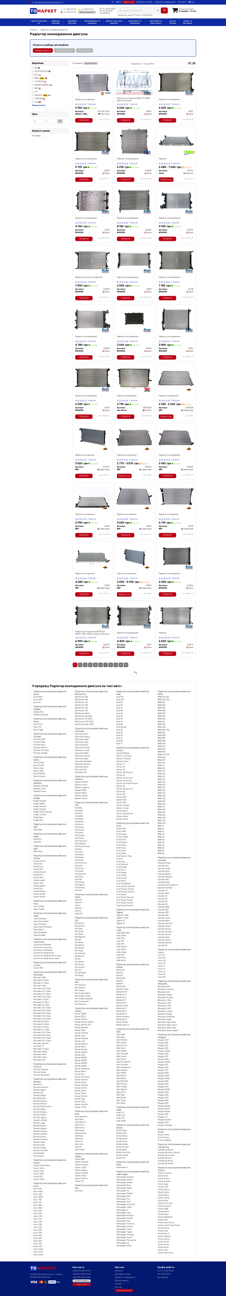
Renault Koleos (39, 1115)
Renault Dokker (39, 1095)
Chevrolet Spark (81, 759)
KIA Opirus (79, 942)
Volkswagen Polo (123, 1221)
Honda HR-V (38, 877)
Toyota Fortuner (164, 1206)
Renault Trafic (39, 1145)
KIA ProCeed (80, 953)
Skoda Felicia (121, 1136)
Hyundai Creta (164, 871)
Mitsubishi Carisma (166, 989)
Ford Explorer (121, 842)
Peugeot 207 (163, 1056)
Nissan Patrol (80, 1071)
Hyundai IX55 (163, 915)
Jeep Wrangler (39, 935)
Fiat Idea (78, 849)
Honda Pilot (38, 888)
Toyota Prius (163, 1231)
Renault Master (39, 1126)
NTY (36, 92)
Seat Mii (78, 1147)
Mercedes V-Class (41, 1049)
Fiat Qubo (79, 866)
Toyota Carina (163, 1192)
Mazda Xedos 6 (122, 1025)
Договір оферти (122, 1281)
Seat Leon (79, 1144)
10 (121, 665)
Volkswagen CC (122, 1191)
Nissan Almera (81, 1019)
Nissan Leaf (80, 1041)
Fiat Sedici (79, 871)
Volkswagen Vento (124, 1246)
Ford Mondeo (121, 867)
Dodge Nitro (38, 820)
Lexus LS (161, 969)
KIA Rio (78, 959)
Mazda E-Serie (122, 1006)
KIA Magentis (80, 937)
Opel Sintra (121, 1092)
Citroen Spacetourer (124, 814)
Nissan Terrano (81, 1096)
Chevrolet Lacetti (82, 750)
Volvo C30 (37, 1216)
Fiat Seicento (80, 874)
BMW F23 (161, 782)
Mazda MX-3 (121, 1008)
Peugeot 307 (163, 1070)
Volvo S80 (37, 1230)
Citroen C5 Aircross (124, 789)
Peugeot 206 (163, 1054)
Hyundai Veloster (165, 943)
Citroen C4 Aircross (124, 778)
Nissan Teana (80, 1093)
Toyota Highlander (165, 1217)
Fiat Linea (79, 852)
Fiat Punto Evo (81, 863)
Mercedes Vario (39, 1054)
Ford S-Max (121, 875)
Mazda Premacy (123, 1017)
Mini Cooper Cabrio (82, 993)
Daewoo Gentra (81, 782)
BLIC (37, 75)
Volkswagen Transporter (126, 1240)
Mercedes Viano (40, 1057)
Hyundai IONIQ (163, 907)
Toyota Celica (163, 1195)
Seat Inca (79, 1141)
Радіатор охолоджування (169, 99)
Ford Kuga (120, 862)
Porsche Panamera (41, 1075)
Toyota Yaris (163, 1250)
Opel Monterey (122, 1081)
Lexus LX (161, 971)
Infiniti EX (78, 900)
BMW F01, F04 (163, 755)
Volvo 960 (37, 1213)
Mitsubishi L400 (164, 1008)
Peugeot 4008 (164, 1078)
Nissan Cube (80, 1030)
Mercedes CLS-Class (42, 997)
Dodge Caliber (39, 804)
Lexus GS (162, 960)
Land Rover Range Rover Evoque (47, 956)
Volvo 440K (38, 1191)
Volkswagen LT (122, 1210)
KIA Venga (79, 975)
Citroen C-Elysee (123, 759)
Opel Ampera (121, 1040)
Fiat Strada (79, 882)
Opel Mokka (121, 1078)
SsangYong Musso (165, 1161)
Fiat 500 (78, 808)
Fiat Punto (79, 860)
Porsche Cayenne (40, 1069)
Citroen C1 (120, 764)
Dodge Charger (39, 809)
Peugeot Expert (164, 1111)
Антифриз (36, 136)
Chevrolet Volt (81, 772)
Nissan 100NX (80, 1014)
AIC (36, 68)
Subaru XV (79, 1181)
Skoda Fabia (121, 1133)
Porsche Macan (39, 1072)
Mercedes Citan (39, 986)
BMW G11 (161, 807)
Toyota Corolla (164, 1198)
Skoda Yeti (120, 1158)
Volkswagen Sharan (124, 1226)
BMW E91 (161, 746)
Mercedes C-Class (41, 983)
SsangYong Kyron (165, 1158)
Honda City (37, 864)
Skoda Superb (122, 1155)
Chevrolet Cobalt (82, 739)
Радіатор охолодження (85, 99)
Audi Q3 (119, 733)
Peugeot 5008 (164, 1089)
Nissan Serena (81, 1088)
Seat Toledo (80, 1150)
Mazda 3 (119, 975)
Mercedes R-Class (41, 1024)
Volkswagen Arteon (124, 1180)
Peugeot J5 (162, 1117)
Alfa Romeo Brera (82, 713)
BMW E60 (161, 719)
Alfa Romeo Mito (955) (84, 724)
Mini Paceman (80, 1004)
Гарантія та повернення (165, 2)
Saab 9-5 (120, 1118)
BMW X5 (161, 842)
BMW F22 (161, 779)
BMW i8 (161, 829)
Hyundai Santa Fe (165, 923)
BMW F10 (161, 763)
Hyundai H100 (163, 893)
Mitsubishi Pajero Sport (167, 1025)
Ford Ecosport (122, 837)
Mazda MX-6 (121, 1014)
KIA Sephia (79, 962)
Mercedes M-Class (41, 1021)
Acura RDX (37, 700)
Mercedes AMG (39, 977)
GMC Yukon (38, 851)
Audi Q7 (119, 738)
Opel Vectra (121, 1098)
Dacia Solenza (39, 776)
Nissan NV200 (81, 1060)
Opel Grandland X (123, 1067)
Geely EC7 (37, 839)
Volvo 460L (38, 1194)
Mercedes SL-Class (41, 1030)
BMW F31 (161, 787)
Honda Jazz (38, 883)
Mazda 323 (120, 978)
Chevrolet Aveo (81, 734)
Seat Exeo (79, 1136)
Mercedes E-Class (41, 999)
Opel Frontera (122, 1065)
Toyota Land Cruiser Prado (169, 1225)
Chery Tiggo (38, 730)
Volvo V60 (37, 1241)
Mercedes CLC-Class (42, 991)
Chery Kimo (38, 724)
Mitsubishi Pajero (165, 1019)
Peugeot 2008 (164, 1051)
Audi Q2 (119, 730)
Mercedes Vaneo (40, 1052)
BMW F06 (161, 757)
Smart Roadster (164, 1140)
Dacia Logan (38, 771)
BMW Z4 (161, 851)
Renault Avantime (40, 1087)
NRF (37, 88)
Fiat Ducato (79, 835)
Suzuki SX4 (38, 1176)
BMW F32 (161, 790)
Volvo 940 (37, 1211)
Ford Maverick (122, 864)
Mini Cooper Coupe (82, 996)
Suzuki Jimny (39, 1168)
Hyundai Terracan (165, 932)
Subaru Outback (81, 1173)
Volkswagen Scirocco (125, 1224)
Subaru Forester (82, 1162)
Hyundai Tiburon (164, 934)
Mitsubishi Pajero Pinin (167, 1022)
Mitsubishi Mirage (165, 1014)
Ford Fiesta (121, 845)
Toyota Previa (163, 1228)
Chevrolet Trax (81, 770)
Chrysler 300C (39, 739)
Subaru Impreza (81, 1165)
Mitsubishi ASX (164, 986)
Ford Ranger (121, 873)
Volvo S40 (37, 1222)
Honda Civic (38, 866)
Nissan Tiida (80, 1099)
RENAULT (41, 95)
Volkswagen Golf (123, 1202)
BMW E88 (162, 741)
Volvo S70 (37, 1227)
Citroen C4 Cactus (124, 781)
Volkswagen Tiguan (124, 1232)
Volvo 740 (37, 1200)
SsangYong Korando (166, 1155)
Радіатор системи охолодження (89, 277)
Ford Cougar (121, 834)
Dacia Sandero (39, 773)
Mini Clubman (80, 985)
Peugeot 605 (163, 1095)
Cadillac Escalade (40, 715)
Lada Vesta (121, 960)
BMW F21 (161, 776)
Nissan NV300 (81, 1063)
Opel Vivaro (121, 1100)
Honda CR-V (38, 869)
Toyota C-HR (163, 1187)
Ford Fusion (121, 851)
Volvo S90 (37, 1233)
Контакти (182, 2)
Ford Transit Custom (124, 903)
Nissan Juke (80, 1036)
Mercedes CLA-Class (42, 988)
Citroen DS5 (121, 803)
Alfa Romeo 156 (81, 708)
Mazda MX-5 (121, 1011)
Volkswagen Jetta (123, 1207)
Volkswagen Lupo (123, 1213)
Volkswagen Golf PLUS (125, 1204)
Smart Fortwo (163, 1137)
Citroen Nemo (122, 811)
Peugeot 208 (163, 1059)
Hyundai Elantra (164, 874)
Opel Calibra (121, 1051)
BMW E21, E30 (163, 697)
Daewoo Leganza (82, 787)
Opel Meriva (121, 1076)
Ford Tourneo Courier (125, 889)
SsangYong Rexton (166, 1163)
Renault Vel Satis (40, 1150)
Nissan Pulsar (80, 1082)
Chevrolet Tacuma (82, 764)
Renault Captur (39, 1090)
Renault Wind (38, 1153)
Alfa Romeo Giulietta (83, 716)
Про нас (118, 1287)
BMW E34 (161, 705)
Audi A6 (119, 719)
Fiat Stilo (78, 879)
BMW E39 (161, 713)
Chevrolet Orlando (82, 756)
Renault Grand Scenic (42, 1106)
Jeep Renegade (40, 932)
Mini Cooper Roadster (84, 999)
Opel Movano (121, 1084)
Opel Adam (121, 1034)
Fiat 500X (79, 816)
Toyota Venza (163, 1244)
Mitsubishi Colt (164, 992)
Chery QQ (37, 727)
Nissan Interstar (81, 1033)
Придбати (84, 120)
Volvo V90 (37, 1246)
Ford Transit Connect (125, 897)
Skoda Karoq (121, 1141)
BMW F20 (161, 774)
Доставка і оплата (144, 2)
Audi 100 (119, 697)
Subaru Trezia (80, 1176)
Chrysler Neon (39, 745)
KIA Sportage (80, 973)
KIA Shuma (79, 964)
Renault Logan (39, 1123)
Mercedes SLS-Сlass (42, 1041)
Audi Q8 (119, 741)
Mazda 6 (119, 984)
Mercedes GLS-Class (42, 1019)
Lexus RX (162, 977)
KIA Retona (79, 956)
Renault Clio (38, 1093)
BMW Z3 (161, 848)
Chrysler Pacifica (40, 747)
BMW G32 (162, 823)
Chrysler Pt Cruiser (41, 750)
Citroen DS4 (121, 800)
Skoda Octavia (122, 1147)
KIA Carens (79, 923)
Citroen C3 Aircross (124, 772)
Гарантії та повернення (125, 1277)
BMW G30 (162, 818)
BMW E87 (161, 738)
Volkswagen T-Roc (124, 1229)
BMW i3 (161, 826)
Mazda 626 (120, 986)
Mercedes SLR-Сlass (42, 1038)
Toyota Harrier (163, 1211)
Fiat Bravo (79, 824)
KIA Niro (78, 940)
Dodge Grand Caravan (42, 812)
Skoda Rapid (121, 1150)
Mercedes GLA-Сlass (42, 1008)
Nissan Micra (80, 1047)
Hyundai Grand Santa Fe (168, 885)
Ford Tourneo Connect (125, 886)
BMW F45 (161, 801)
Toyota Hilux (163, 1220)
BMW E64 (161, 727)
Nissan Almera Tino (83, 1025)
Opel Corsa (121, 1059)
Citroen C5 (120, 786)
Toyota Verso (163, 1247)
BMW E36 (161, 708)
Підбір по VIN (129, 2)
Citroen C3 (120, 770)
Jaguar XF (120, 921)
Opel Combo (121, 1056)
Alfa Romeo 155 (81, 705)
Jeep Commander (41, 921)
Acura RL (37, 702)
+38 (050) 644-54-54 (81, 1274)
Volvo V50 (37, 1238)
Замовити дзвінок (81, 1281)
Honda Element (39, 872)
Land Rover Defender (42, 945)
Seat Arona (79, 1125)
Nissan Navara (81, 1052)
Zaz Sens (79, 1191)
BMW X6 (161, 845)
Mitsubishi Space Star (167, 1028)
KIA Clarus (79, 934)
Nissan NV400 (81, 1066)
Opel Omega (121, 1087)
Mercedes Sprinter (41, 1043)
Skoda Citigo (121, 1130)
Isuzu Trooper (39, 909)
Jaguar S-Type (122, 915)
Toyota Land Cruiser (166, 1222)
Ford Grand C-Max (124, 856)
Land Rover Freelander (42, 950)
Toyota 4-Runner (165, 1173)
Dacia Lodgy (38, 768)
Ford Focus (121, 848)
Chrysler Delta (39, 742)
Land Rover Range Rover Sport (46, 958)
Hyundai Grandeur (165, 888)
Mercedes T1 (38, 1046)
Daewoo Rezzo (81, 798)
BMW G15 (161, 812)
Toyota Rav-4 (163, 1233)
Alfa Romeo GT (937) (83, 719)
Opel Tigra (120, 1095)
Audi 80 (119, 702)
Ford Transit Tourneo (124, 905)
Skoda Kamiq (121, 1139)
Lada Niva (120, 955)
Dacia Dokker (38, 762)
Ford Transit (121, 894)
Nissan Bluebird (81, 1027)
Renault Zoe (38, 1156)
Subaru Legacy (81, 1170)
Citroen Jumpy (122, 808)
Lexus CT (161, 955)
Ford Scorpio (121, 878)
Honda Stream (39, 897)
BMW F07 (161, 760)
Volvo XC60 (38, 1249)
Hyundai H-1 (163, 890)
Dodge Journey (39, 815)
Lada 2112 (120, 944)
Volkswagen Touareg (125, 1235)
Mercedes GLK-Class (42, 1016)
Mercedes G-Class (41, 1002)
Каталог (118, 1284)
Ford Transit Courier (124, 900)
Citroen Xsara (122, 819)
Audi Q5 (119, 735)
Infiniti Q (78, 911)
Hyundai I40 (163, 904)
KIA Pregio (79, 951)
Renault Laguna (39, 1117)
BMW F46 (161, 804)
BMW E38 (161, 711)
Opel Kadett (121, 1073)
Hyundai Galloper (165, 877)
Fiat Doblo (79, 833)
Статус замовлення (124, 1290)
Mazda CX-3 (121, 995)
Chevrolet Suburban (83, 761)
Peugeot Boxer (164, 1109)
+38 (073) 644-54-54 (81, 1277)
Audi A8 (119, 724)
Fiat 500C (79, 811)
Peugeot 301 (163, 1065)
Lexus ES (161, 958)
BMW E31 (161, 702)
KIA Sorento (80, 967)
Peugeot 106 (163, 1043)
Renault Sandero (40, 1134)
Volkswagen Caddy (124, 1188)
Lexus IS (161, 966)
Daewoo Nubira (81, 796)
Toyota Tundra (163, 1242)
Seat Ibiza (79, 1139)
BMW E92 (161, 749)
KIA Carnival (80, 926)
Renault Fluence (40, 1104)
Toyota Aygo (163, 1184)
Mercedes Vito (39, 1060)
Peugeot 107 (163, 1045)
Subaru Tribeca (81, 1178)
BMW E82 (161, 735)
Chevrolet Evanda (82, 748)
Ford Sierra (121, 881)
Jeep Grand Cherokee (42, 927)
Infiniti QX (79, 914)
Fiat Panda (79, 857)
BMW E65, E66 (163, 730)
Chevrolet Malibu (82, 753)
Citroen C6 (120, 792)
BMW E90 (162, 744)
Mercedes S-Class (41, 1027)
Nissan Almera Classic (84, 1022)
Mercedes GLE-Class (42, 1013)
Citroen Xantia (122, 816)
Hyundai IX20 (163, 910)
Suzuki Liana (38, 1171)
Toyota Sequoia (164, 1236)
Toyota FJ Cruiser (165, 1203)
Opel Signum (121, 1089)
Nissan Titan (80, 1102)
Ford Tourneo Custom (125, 892)
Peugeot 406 (163, 1084)
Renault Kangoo (40, 1112)
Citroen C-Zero (122, 761)
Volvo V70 (37, 1244)
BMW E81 (161, 733)
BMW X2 (161, 834)
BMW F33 (161, 793)
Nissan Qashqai (81, 1085)
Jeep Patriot (38, 930)
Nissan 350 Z (80, 1016)
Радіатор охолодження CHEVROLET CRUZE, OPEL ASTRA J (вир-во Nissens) (92, 633)
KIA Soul (78, 970)
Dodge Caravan (39, 806)
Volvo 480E (38, 1197)
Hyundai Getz (163, 879)
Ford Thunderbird (123, 883)
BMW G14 (161, 809)
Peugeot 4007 (164, 1076)
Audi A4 (119, 713)
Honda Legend (39, 886)
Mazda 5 (119, 981)
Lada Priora (121, 958)
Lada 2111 (120, 941)
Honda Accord (39, 861)
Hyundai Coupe (164, 868)
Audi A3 (119, 711)
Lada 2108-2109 (123, 933)
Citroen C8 (120, 794)
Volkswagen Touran (124, 1237)
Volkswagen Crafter (124, 1193)
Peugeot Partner (164, 1120)
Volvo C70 (37, 1219)
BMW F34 (161, 796)
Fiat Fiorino (79, 838)
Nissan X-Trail (80, 1107)
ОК (60, 121)
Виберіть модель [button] (64, 50)
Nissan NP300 (81, 1058)
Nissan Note (80, 1055)
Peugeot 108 (163, 1048)
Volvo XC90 (38, 1255)
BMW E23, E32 (163, 700)
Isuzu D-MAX (38, 906)
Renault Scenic (39, 1137)
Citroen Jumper (122, 805)
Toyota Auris (163, 1176)
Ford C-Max (121, 831)
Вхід (192, 2)
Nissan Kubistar (81, 1038)
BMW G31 (161, 820)
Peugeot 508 (163, 1092)
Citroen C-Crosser (124, 756)
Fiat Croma (79, 830)
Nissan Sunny (80, 1091)
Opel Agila (120, 1037)
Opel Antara (121, 1043)
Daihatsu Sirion (39, 789)
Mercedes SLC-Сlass (42, 1032)
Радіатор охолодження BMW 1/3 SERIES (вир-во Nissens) (133, 99)
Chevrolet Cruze (81, 742)
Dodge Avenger (39, 801)
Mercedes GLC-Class (42, 1010)
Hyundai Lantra (164, 918)
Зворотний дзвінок (87, 12)
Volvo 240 (37, 1189)
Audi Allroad (121, 727)
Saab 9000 (121, 1121)
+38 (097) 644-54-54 (81, 1271)
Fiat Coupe (79, 827)
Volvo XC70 (38, 1252)
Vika (37, 102)
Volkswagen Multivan (125, 1215)
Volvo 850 (37, 1208)
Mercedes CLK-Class (42, 994)
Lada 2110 (120, 938)
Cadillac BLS (38, 712)
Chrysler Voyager (40, 753)
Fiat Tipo (78, 890)
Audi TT (119, 744)
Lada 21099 (121, 936)
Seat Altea (79, 1119)
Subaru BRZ (80, 1159)
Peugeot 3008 (164, 1062)
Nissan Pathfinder (82, 1069)
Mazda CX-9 (121, 1003)
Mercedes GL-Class (41, 1005)
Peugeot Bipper (164, 1106)
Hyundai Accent (164, 863)
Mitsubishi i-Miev (165, 1000)
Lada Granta (121, 947)
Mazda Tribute (122, 1022)
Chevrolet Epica (81, 745)
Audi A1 (119, 708)
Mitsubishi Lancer (165, 1011)
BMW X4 (161, 840)
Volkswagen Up (122, 1243)
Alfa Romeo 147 (81, 702)
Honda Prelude (39, 891)
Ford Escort (121, 840)
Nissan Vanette (81, 1104)
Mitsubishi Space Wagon (168, 1030)
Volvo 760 (37, 1202)
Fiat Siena (79, 877)
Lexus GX (162, 963)
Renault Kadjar (39, 1109)
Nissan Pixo (79, 1074)
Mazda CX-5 (121, 997)
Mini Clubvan (80, 988)
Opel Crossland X (123, 1062)
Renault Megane (40, 1128)
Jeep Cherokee (39, 919)
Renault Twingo (39, 1148)
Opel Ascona (121, 1045)
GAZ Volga (37, 830)
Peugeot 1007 (163, 1040)
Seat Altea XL (80, 1122)
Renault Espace (40, 1101)
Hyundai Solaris (164, 926)
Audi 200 (120, 700)
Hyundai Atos (163, 866)
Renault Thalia (39, 1142)
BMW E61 (161, 722)
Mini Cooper (79, 990)
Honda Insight (39, 880)
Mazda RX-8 (121, 1019)
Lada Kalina (121, 949)
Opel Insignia (121, 1070)
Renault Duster (39, 1098)
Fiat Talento (79, 885)
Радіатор (162, 159)
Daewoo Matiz (80, 790)
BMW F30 (161, 785)
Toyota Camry (163, 1189)
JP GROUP (39, 81)
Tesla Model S (122, 1167)
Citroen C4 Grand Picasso (127, 783)
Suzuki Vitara (38, 1179)
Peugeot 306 (163, 1067)
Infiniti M (78, 908)
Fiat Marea (79, 855)
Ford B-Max (121, 829)
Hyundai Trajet (164, 937)
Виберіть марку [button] (42, 50)
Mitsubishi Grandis (165, 997)
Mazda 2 (119, 973)
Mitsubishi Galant (165, 995)
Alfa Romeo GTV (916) (84, 722)
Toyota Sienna (164, 1239)
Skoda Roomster (123, 1152)
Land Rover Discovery (42, 947)
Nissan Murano (81, 1049)
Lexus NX (162, 974)
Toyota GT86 (163, 1209)
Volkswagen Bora (123, 1185)
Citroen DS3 (121, 797)
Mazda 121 (120, 970)
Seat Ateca (79, 1130)
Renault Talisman (40, 1139)
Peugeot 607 (163, 1098)
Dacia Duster (38, 765)
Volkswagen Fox (123, 1199)
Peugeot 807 (163, 1103)
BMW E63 (161, 724)
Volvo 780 (37, 1205)
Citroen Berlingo (123, 753)
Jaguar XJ (120, 923)
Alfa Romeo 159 (81, 711)
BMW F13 (161, 771)
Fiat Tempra (80, 888)
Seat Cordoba (80, 1133)
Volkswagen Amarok (124, 1177)
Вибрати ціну (166, 179)
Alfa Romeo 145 (81, 697)
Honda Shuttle (39, 894)
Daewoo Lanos (81, 785)
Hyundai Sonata (164, 929)
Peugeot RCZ (163, 1122)
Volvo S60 (37, 1224)
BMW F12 (161, 768)
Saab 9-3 (120, 1113)
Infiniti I (78, 905)
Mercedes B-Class (41, 980)
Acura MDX (38, 697)
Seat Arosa (79, 1128)
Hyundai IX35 (163, 912)
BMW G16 (161, 815)
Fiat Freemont (81, 841)
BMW (39, 78)
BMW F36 (161, 798)
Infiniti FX (78, 903)
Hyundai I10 (162, 896)
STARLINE (39, 98)
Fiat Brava (79, 822)
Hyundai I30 (163, 901)
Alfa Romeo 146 (81, 700)
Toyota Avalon (164, 1178)
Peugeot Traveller (165, 1125)
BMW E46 (161, 716)
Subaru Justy (80, 1167)
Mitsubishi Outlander (166, 1017)
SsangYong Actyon (166, 1150)
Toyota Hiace (163, 1214)
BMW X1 (161, 831)
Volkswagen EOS (123, 1196)
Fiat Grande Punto (82, 846)
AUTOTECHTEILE (41, 71)
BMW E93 (161, 752)
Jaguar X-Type (122, 918)
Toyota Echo (163, 1200)
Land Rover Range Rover (43, 953)
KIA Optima (79, 945)
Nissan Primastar (82, 1077)
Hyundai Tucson (164, 940)
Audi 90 (119, 705)
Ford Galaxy (121, 853)
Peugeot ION (163, 1114)
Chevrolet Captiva (82, 737)
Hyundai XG (162, 945)
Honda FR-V (38, 875)
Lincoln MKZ (38, 968)
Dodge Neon (38, 817)
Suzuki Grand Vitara (41, 1165)
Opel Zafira (120, 1103)
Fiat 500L (79, 813)
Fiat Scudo (79, 868)
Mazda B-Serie (122, 989)
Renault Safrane (40, 1131)
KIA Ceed (78, 929)
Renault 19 (37, 1084)
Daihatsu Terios (39, 791)
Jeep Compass (39, 924)
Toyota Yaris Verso (165, 1253)
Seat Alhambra (81, 1117)
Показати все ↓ (39, 105)
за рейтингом (90, 63)
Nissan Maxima (81, 1044)
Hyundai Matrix (164, 921)
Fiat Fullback (80, 844)
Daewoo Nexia (81, 793)
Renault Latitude (40, 1120)
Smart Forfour (164, 1135)
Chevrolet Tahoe (81, 767)
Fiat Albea (79, 819)
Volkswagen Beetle (124, 1182)
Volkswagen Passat (124, 1218)
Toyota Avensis (164, 1181)
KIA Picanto (79, 948)
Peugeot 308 (163, 1073)
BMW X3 (161, 837)
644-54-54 (70, 9)
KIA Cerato (79, 931)
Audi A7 (119, 722)
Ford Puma (120, 870)
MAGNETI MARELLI (42, 85)
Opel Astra (120, 1048)
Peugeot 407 (163, 1087)
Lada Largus (121, 952)
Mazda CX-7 (121, 1000)
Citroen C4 (120, 775)
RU (113, 2)
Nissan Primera (81, 1080)
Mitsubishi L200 (164, 1003)
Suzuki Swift (38, 1174)
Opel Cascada (122, 1054)
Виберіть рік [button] (84, 50)
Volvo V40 (37, 1235)
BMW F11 (161, 765)
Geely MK (37, 842)
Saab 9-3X (120, 1115)
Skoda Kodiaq (122, 1144)
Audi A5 (119, 716)
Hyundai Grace (164, 882)
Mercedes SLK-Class (42, 1035)
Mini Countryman (82, 1001)
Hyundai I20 (163, 899)
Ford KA (119, 859)
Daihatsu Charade (40, 786)
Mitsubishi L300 (164, 1006)
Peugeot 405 (163, 1081)
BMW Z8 (161, 853)
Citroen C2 (120, 767)
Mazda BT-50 (121, 992)
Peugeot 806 (163, 1100)
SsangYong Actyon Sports (169, 1152)
